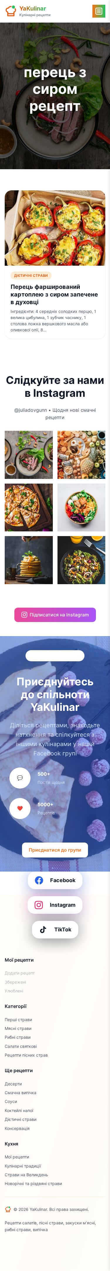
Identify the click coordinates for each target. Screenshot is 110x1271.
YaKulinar (32, 8)
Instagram (62, 905)
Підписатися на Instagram (59, 615)
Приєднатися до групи (55, 850)
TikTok (62, 929)
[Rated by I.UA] (18, 1244)
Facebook (62, 880)
